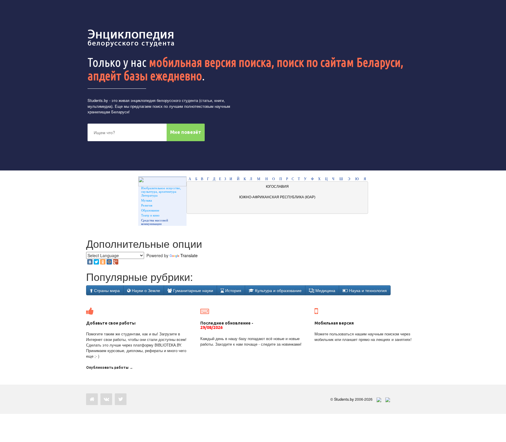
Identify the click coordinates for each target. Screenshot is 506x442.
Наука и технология (367, 290)
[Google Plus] (115, 261)
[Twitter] (96, 261)
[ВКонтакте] (90, 261)
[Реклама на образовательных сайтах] (387, 399)
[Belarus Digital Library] (377, 399)
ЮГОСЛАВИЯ (277, 187)
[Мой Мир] (109, 261)
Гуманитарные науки (192, 290)
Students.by (98, 100)
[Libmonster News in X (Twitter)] (120, 399)
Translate (189, 255)
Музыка (146, 200)
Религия (146, 205)
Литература (149, 195)
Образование (150, 210)
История (232, 290)
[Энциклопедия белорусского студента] (131, 38)
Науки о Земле (145, 290)
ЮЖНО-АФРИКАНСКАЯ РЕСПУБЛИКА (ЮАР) (277, 197)
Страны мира (106, 290)
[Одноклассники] (102, 261)
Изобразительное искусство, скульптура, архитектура (161, 189)
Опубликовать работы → (109, 367)
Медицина (324, 290)
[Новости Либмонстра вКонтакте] (106, 399)
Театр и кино (150, 215)
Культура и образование (278, 290)
